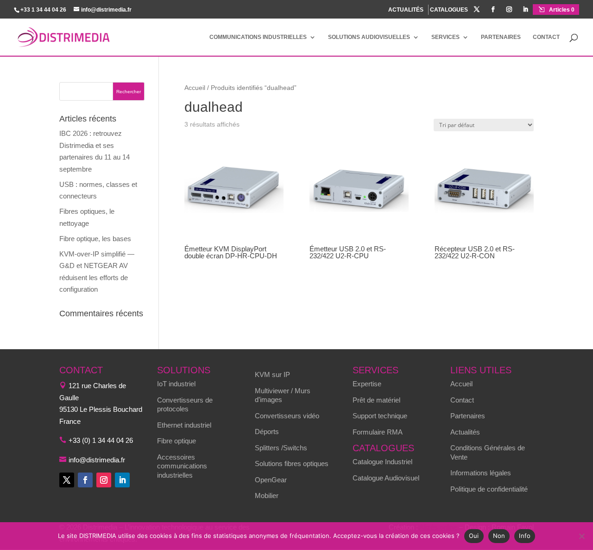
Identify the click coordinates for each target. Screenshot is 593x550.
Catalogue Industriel (382, 462)
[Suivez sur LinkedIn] (122, 480)
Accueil (194, 87)
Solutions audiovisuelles (369, 37)
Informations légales (480, 473)
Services (445, 37)
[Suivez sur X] (66, 480)
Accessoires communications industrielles (182, 466)
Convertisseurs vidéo (287, 416)
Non (499, 535)
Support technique (380, 416)
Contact (546, 37)
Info (524, 535)
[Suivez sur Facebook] (85, 480)
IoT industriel (176, 384)
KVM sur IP (272, 374)
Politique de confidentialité (489, 489)
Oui (474, 535)
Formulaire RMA (378, 432)
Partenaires (501, 37)
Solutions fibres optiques (291, 463)
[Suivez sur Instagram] (103, 480)
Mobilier (266, 495)
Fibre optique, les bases (95, 239)
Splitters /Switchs (281, 448)
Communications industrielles (258, 37)
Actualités (465, 432)
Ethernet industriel (184, 425)
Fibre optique (176, 441)
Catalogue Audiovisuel (386, 478)
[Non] (581, 536)
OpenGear (271, 480)
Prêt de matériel (376, 400)
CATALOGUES (449, 10)
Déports (267, 431)
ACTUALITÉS (405, 9)
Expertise (367, 384)
